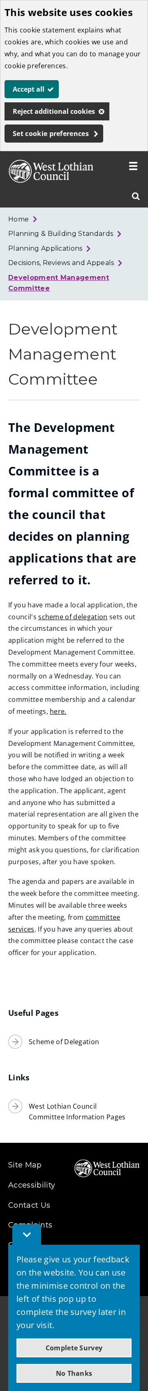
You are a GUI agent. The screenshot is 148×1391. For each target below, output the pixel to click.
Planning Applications (45, 248)
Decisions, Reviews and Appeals (61, 263)
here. (58, 711)
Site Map (25, 1165)
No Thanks (74, 1373)
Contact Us (29, 1205)
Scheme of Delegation (64, 1041)
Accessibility (31, 1185)
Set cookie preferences (51, 133)
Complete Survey (74, 1347)
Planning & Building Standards (60, 234)
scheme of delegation (72, 616)
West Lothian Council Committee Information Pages (77, 1111)
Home (18, 219)
